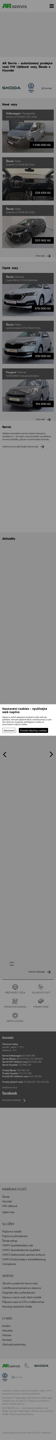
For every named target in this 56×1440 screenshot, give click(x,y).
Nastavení (9, 730)
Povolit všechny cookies (33, 730)
